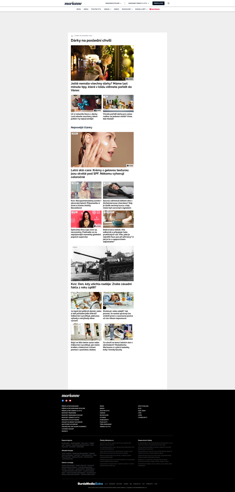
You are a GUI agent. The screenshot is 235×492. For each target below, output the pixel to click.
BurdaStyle (137, 484)
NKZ (131, 484)
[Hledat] (168, 3)
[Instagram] (66, 401)
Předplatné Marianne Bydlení (73, 408)
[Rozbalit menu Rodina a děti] (146, 9)
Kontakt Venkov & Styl (71, 417)
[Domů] (75, 3)
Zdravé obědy (80, 446)
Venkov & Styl (105, 426)
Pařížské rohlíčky (90, 468)
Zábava (107, 9)
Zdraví (116, 9)
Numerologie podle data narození (80, 445)
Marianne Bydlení (113, 3)
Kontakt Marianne (69, 413)
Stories (103, 417)
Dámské (126, 484)
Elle (139, 408)
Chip (139, 413)
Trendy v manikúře (66, 453)
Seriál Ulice (77, 455)
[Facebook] (63, 401)
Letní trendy (72, 446)
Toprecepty (142, 417)
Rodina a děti (140, 9)
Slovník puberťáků (75, 443)
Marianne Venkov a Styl (138, 3)
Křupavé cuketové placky (68, 465)
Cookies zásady (68, 429)
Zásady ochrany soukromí (72, 422)
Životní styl (96, 9)
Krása (86, 9)
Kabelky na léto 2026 (77, 456)
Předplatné (158, 3)
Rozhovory (126, 9)
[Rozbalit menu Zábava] (110, 9)
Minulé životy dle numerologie (80, 453)
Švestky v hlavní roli (81, 465)
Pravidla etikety (65, 443)
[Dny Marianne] (154, 9)
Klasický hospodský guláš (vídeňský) (76, 472)
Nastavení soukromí (70, 424)
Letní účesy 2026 (88, 456)
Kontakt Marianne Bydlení (72, 415)
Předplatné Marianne (70, 406)
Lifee (140, 415)
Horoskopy (104, 420)
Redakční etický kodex (70, 420)
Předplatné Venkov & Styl (72, 410)
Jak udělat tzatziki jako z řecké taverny (72, 470)
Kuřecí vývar (71, 468)
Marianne (112, 484)
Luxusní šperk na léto (67, 458)
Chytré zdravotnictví (86, 455)
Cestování (68, 445)
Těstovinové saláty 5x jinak (88, 474)
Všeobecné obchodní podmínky (74, 426)
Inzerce (65, 431)
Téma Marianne (106, 424)
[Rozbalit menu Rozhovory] (131, 9)
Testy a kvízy (84, 443)
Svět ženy (142, 410)
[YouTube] (70, 401)
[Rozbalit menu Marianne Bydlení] (120, 3)
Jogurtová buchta (79, 468)
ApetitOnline (143, 406)
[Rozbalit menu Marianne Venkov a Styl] (148, 3)
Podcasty (104, 422)
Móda (79, 9)
